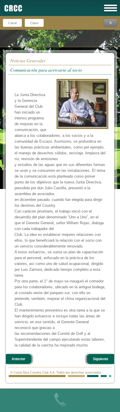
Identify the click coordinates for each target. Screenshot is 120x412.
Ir (111, 23)
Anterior (18, 359)
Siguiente (100, 359)
